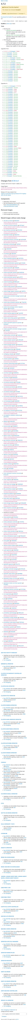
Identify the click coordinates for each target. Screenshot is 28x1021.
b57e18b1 (21, 507)
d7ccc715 (17, 564)
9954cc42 (21, 612)
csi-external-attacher (9, 382)
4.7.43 (5, 115)
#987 (16, 747)
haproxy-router (7, 454)
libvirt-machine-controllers (10, 507)
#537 (14, 699)
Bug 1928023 (7, 774)
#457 (17, 911)
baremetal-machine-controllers (11, 239)
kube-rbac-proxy (6, 897)
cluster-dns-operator (7, 686)
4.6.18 (5, 75)
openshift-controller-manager (11, 569)
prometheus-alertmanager (10, 612)
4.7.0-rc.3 (7, 57)
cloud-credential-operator (10, 258)
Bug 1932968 (7, 782)
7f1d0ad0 (16, 267)
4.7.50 (5, 104)
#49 (15, 985)
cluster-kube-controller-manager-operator (14, 296)
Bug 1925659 (7, 850)
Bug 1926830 (7, 785)
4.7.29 (5, 136)
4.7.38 (5, 122)
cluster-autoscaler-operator (10, 272)
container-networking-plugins (11, 363)
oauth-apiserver (7, 550)
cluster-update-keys (8, 349)
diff (16, 206)
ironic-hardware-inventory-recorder (12, 473)
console (3, 762)
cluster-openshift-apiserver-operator (13, 322)
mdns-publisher (7, 517)
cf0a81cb (11, 449)
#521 (23, 757)
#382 (23, 955)
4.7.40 (5, 118)
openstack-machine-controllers (11, 589)
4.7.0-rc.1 (7, 61)
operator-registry (6, 960)
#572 (25, 837)
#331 (21, 852)
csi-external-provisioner (9, 387)
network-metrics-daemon (10, 545)
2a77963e (20, 405)
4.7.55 (5, 95)
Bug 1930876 (7, 731)
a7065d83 (18, 349)
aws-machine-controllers (10, 230)
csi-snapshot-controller (9, 410)
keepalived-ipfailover (9, 493)
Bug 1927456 (7, 955)
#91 (24, 798)
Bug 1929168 (7, 745)
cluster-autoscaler (8, 267)
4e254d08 (23, 239)
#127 (14, 668)
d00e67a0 (15, 550)
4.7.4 (5, 174)
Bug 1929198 (7, 771)
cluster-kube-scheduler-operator (12, 302)
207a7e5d (15, 517)
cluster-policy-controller (9, 335)
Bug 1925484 (7, 880)
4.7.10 (5, 166)
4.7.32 (5, 131)
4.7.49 (5, 105)
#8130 (13, 780)
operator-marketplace (8, 952)
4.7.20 (5, 149)
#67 (15, 807)
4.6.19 (5, 74)
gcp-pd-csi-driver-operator (9, 813)
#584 (22, 966)
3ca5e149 (19, 335)
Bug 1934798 (7, 918)
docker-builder (7, 426)
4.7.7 (5, 171)
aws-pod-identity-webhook (9, 652)
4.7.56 (5, 94)
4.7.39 (5, 120)
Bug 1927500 (7, 839)
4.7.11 (5, 164)
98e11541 (17, 234)
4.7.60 (5, 87)
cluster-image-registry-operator (11, 291)
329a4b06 (23, 503)
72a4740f (20, 313)
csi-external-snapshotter (10, 396)
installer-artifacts (8, 463)
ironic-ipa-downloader (7, 857)
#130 (7, 658)
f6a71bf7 (17, 220)
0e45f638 (18, 493)
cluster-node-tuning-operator (11, 318)
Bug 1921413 (7, 755)
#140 (24, 1004)
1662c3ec (20, 531)
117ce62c (6, 584)
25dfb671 (17, 354)
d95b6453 (6, 297)
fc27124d (22, 363)
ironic (5, 468)
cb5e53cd (13, 608)
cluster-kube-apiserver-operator (11, 719)
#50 (21, 861)
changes (13, 51)
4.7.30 (5, 135)
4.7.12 (5, 162)
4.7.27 (5, 140)
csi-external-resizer (8, 391)
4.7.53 (5, 99)
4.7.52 (5, 100)
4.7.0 (5, 56)
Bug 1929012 (7, 836)
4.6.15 (5, 80)
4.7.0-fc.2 (7, 67)
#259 (11, 891)
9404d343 (14, 377)
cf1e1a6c (23, 263)
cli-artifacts (6, 253)
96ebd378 (16, 435)
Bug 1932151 (7, 768)
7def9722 (16, 372)
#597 (21, 963)
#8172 (18, 772)
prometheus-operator (9, 627)
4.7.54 (5, 97)
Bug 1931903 (7, 963)
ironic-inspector (7, 479)
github (17, 1019)
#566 (7, 842)
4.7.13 (5, 161)
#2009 (5, 947)
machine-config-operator (8, 929)
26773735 (20, 396)
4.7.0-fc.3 (7, 66)
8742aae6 (12, 631)
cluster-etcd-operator (8, 695)
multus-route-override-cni (10, 531)
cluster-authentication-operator (11, 263)
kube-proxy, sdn (5, 887)
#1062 (25, 738)
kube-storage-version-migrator (11, 503)
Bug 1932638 (7, 934)
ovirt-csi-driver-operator (8, 981)
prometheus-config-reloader (11, 617)
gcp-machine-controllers (10, 440)
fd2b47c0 (20, 344)
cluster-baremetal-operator (10, 277)
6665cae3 (16, 281)
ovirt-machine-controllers (9, 990)
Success (15, 53)
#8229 (9, 769)
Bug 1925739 (7, 698)
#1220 (5, 882)
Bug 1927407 (7, 777)
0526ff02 (11, 636)
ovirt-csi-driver (5, 971)
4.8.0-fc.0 (7, 51)
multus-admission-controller (10, 521)
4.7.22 (5, 146)
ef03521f (15, 594)
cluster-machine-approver (10, 313)
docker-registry (7, 431)
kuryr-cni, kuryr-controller (9, 906)
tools (5, 641)
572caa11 (12, 308)
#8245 (15, 788)
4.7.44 (5, 113)
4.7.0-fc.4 (7, 64)
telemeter (6, 631)
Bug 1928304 (7, 688)
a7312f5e (21, 521)
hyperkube (4, 833)
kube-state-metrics (8, 498)
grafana (5, 449)
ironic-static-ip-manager (10, 484)
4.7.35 (5, 127)
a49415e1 (19, 387)
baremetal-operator (7, 663)
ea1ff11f (21, 277)
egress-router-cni (8, 435)
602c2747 (21, 645)
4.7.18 (5, 153)
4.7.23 (5, 144)
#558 (11, 709)
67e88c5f (15, 426)
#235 (24, 690)
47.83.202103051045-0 (9, 206)
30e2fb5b (15, 454)
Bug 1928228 (7, 765)
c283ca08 (20, 340)
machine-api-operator (7, 916)
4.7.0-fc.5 (7, 62)
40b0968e (19, 573)
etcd (2, 803)
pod (5, 598)
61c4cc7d (6, 474)
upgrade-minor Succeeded (12, 35)
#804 (22, 923)
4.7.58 (5, 91)
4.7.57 (5, 92)
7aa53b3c (13, 526)
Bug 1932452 (7, 666)
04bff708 (17, 498)
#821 (5, 920)
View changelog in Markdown (8, 1009)
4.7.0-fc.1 (7, 69)
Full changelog (7, 660)
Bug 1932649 (7, 707)
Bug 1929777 (7, 984)
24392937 (22, 318)
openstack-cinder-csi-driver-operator (13, 583)
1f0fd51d (22, 617)
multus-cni (6, 526)
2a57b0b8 (10, 468)
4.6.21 (5, 71)
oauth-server (7, 559)
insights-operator (6, 847)
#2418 (15, 933)
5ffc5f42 (20, 230)
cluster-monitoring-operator (10, 729)
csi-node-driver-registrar (10, 405)
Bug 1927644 (7, 722)
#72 (21, 976)
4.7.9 (5, 53)
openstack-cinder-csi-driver (10, 578)
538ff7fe (23, 291)
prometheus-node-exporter (10, 622)
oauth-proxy (7, 554)
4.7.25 (5, 143)
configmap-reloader (8, 354)
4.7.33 (5, 130)
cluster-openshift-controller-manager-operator (15, 329)
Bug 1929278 (7, 734)
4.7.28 (5, 138)
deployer (6, 421)
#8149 (16, 776)
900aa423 (22, 536)
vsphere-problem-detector (10, 645)
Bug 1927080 (7, 711)
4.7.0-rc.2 (7, 59)
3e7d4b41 (6, 324)
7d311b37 (7, 330)
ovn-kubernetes (7, 594)
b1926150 (20, 545)
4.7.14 (5, 159)
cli (4, 249)
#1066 (19, 733)
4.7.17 (5, 154)
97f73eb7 (22, 225)
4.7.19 (5, 151)
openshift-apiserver (8, 564)
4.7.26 (5, 141)
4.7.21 (5, 148)
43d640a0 (20, 484)
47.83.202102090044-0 (12, 204)
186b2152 (20, 440)
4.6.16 (5, 79)
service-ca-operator (7, 1000)
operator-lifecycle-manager (9, 941)
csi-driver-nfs (7, 377)
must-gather (7, 540)
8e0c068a (15, 431)
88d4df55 (16, 603)
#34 (24, 871)
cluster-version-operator (9, 752)
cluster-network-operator (9, 743)
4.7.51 (5, 102)
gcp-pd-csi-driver (8, 445)
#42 (21, 901)
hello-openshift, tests (7, 824)
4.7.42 (5, 117)
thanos (5, 636)
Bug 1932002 (7, 944)
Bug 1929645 (7, 922)
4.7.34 (5, 128)
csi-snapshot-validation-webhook (12, 415)
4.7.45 (5, 112)
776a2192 (24, 302)
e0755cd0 (22, 569)
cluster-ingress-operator (9, 705)
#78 (15, 680)
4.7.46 (5, 110)
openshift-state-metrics (9, 573)
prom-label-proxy (8, 603)
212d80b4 (20, 489)
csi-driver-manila (8, 372)
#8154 (7, 766)
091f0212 (16, 445)
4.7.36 (5, 125)
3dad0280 (16, 401)
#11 (6, 818)
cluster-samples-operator (10, 340)
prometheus (6, 608)
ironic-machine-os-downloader (10, 866)
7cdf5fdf (18, 244)
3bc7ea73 (19, 286)
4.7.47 (5, 109)
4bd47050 (14, 554)
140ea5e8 (14, 540)
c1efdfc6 (16, 358)
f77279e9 (17, 391)
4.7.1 (5, 54)
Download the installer (6, 17)
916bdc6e (15, 479)
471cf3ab (23, 589)
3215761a (14, 559)
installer (5, 459)
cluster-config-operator (9, 286)
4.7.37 (5, 123)
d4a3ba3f (12, 368)
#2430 (13, 936)
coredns (6, 368)
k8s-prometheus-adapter (10, 489)
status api (9, 23)
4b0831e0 (21, 272)
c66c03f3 (9, 249)
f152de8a (18, 382)
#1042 (18, 723)
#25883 (9, 828)
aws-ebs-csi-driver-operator (11, 225)
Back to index (4, 0)
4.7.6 (5, 172)
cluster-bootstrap (8, 281)
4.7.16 (5, 156)
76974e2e (21, 622)
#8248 (20, 783)
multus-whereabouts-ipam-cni (11, 536)
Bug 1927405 (7, 931)
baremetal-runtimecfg (9, 244)
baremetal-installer (8, 234)
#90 (25, 995)
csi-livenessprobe (8, 401)
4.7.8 (5, 169)
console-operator (8, 358)
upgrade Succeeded (11, 30)
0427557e (20, 258)
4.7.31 (5, 133)
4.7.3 (5, 176)
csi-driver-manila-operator (9, 793)
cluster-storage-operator (10, 344)
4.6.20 (5, 72)
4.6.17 (5, 77)
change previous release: (7, 1011)
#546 (24, 714)
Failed (17, 51)
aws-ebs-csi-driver (8, 220)
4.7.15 (5, 158)
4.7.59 (5, 89)
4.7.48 (5, 107)
